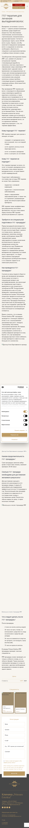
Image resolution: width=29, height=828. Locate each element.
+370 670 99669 (4, 1)
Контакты (5, 823)
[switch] (25, 416)
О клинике (5, 822)
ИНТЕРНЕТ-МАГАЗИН (18, 7)
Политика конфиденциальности (11, 816)
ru (26, 1)
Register (14, 773)
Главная (3, 11)
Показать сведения (20, 430)
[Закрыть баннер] (26, 387)
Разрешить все (14, 434)
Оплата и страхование (8, 815)
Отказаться (14, 439)
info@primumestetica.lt (14, 804)
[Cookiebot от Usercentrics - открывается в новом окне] (18, 387)
